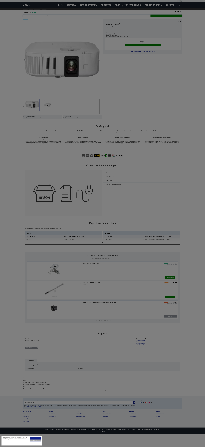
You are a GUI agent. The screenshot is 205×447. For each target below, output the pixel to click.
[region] (21, 441)
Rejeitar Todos (35, 440)
